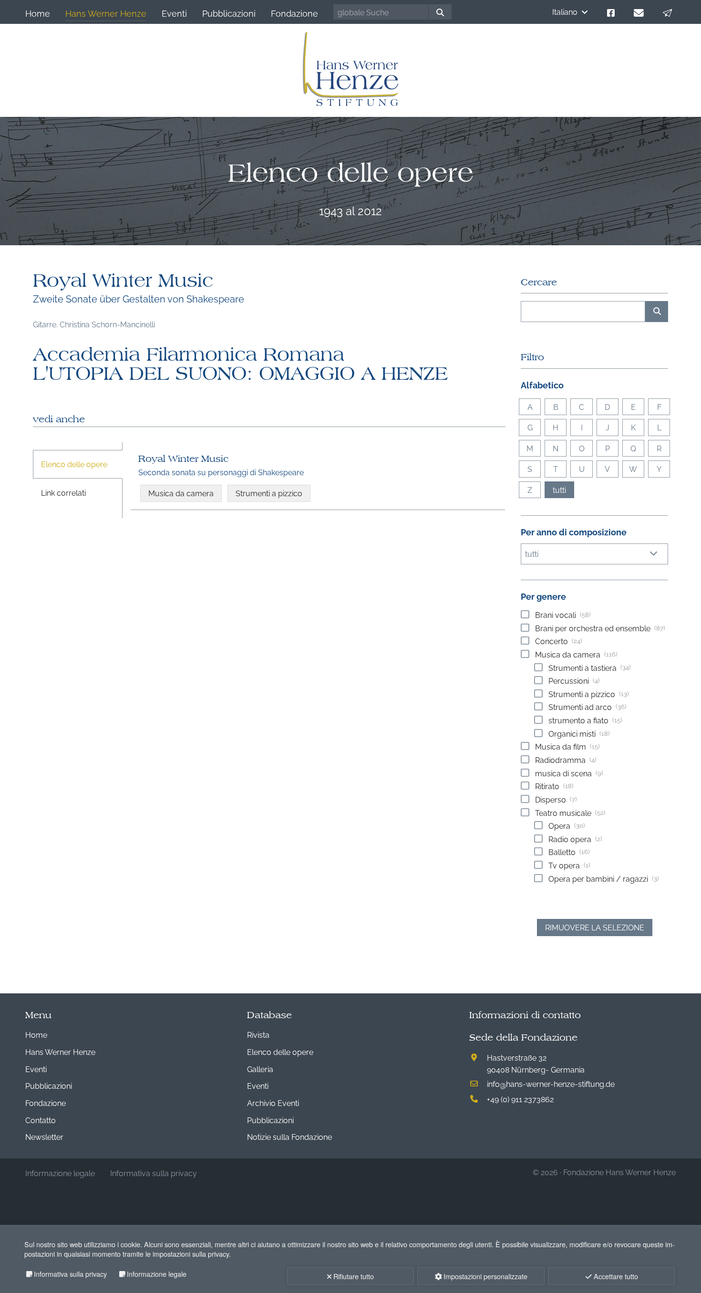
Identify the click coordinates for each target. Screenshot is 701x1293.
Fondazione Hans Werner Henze (619, 1172)
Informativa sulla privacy (70, 1274)
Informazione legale (156, 1274)
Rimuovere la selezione (594, 927)
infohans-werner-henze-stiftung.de (551, 1083)
